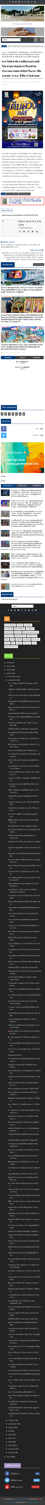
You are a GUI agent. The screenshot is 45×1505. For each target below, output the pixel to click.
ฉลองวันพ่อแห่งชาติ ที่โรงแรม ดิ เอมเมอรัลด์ (22, 713)
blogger (8, 357)
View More (39, 264)
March (10, 1445)
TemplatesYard (10, 1502)
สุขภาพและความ (11, 646)
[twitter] (13, 2)
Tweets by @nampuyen (9, 599)
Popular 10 (8, 486)
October (11, 1420)
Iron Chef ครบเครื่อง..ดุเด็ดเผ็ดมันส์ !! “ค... (21, 1392)
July (9, 1431)
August (11, 1427)
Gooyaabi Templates (33, 1502)
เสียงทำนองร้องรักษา (15, 1055)
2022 (8, 1457)
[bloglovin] (19, 2)
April (10, 1442)
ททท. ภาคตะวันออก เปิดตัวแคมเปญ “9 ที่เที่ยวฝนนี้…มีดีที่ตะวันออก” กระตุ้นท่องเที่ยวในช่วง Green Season (27, 556)
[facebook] (9, 2)
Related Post (8, 265)
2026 (8, 663)
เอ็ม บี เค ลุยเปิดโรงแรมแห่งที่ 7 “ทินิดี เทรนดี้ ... (23, 1089)
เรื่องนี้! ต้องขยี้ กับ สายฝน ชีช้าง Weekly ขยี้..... (23, 729)
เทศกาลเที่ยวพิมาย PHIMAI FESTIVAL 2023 (22, 1174)
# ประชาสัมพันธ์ (12, 194)
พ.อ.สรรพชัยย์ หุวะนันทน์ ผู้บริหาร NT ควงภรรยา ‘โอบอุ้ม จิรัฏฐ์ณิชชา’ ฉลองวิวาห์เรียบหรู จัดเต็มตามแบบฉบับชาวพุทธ (26, 513)
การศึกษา (30, 628)
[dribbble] (22, 2)
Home (4, 52)
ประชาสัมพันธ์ (12, 52)
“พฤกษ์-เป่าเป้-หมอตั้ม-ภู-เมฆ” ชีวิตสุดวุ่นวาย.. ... (23, 750)
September (12, 1424)
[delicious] (35, 2)
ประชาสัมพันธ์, (32, 82)
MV (13, 643)
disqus (22, 357)
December (12, 676)
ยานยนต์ (27, 639)
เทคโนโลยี (8, 632)
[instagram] (32, 2)
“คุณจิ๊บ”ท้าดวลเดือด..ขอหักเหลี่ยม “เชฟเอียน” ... (23, 1231)
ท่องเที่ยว (28, 625)
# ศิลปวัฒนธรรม (24, 194)
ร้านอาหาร (9, 636)
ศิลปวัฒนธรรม (23, 52)
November (12, 680)
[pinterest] (16, 2)
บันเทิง (20, 625)
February (11, 1449)
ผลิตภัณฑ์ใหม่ (19, 628)
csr (12, 639)
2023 (8, 673)
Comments (36, 486)
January (11, 1452)
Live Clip (27, 643)
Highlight (22, 486)
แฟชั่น (19, 643)
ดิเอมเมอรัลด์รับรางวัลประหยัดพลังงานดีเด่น (22, 826)
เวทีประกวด (32, 636)
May (10, 1438)
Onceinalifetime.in (21, 1499)
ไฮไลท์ (18, 639)
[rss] (25, 2)
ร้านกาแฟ (35, 639)
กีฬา (6, 639)
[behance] (28, 2)
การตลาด (8, 628)
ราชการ (18, 632)
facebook (36, 357)
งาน (34, 643)
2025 (8, 666)
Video (7, 643)
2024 (8, 670)
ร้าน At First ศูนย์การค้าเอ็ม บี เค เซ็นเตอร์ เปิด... (24, 1370)
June (10, 1435)
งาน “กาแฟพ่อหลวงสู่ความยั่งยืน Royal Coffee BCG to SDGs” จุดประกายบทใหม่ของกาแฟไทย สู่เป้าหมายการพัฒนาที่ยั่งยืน (27, 565)
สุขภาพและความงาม (30, 632)
